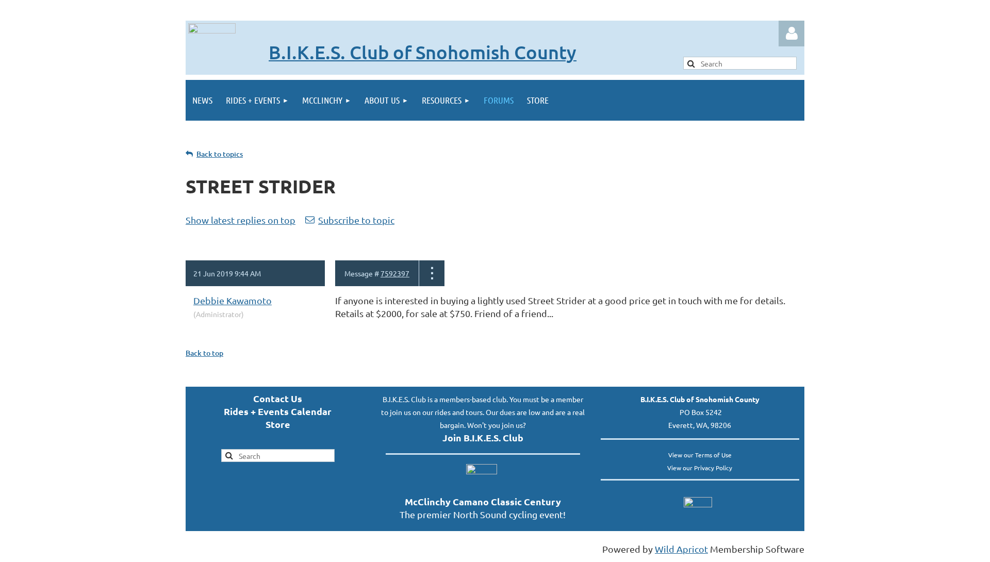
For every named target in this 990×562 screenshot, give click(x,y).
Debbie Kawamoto (232, 300)
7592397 (395, 273)
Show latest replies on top (240, 219)
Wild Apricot (681, 548)
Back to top (204, 353)
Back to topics (219, 154)
